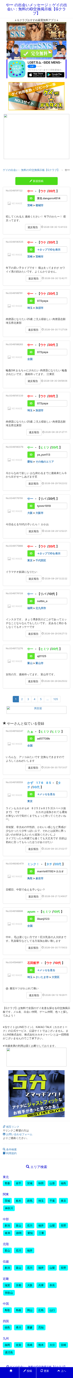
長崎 (29, 1344)
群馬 (29, 1200)
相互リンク (12, 1126)
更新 (46, 1370)
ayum (31, 911)
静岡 (19, 1233)
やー (30, 191)
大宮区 (56, 977)
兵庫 (41, 1285)
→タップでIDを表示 (48, 249)
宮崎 (30, 205)
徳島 (7, 1327)
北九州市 (41, 608)
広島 (41, 1310)
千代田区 (41, 560)
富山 (30, 663)
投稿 (29, 1370)
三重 (41, 1233)
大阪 (30, 512)
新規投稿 (37, 181)
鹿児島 (9, 1352)
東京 (30, 560)
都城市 (39, 205)
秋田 (41, 1183)
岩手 (18, 1183)
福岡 (30, 608)
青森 (7, 1183)
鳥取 (30, 878)
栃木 (18, 1200)
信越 (6, 1261)
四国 (6, 1321)
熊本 (41, 1344)
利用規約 (11, 1153)
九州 (6, 1338)
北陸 (6, 1244)
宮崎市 (39, 256)
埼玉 (30, 307)
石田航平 (33, 963)
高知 (41, 1327)
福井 (41, 1225)
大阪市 (39, 512)
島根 (18, 1310)
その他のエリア (45, 461)
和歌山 (9, 1292)
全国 (30, 359)
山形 (52, 1183)
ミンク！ (33, 864)
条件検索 (11, 1149)
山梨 (52, 1225)
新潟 (7, 1225)
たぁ (30, 731)
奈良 (52, 1285)
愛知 (30, 461)
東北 (6, 1177)
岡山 (29, 1310)
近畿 (6, 1279)
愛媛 (29, 1327)
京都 (18, 1285)
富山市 (39, 663)
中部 (6, 1219)
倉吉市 (39, 878)
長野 (63, 1225)
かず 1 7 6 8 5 (39, 783)
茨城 (7, 1200)
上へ (63, 1370)
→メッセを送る (46, 794)
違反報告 (33, 227)
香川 (18, 1327)
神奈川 (9, 1208)
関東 (6, 1194)
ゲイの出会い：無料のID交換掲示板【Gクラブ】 (31, 169)
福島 (63, 1183)
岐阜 (7, 1233)
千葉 (52, 1200)
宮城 (29, 1183)
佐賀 (18, 1344)
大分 (52, 1344)
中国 (6, 1304)
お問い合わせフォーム (18, 1134)
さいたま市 (42, 977)
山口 (52, 1310)
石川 (29, 1225)
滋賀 (7, 1285)
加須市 (39, 307)
